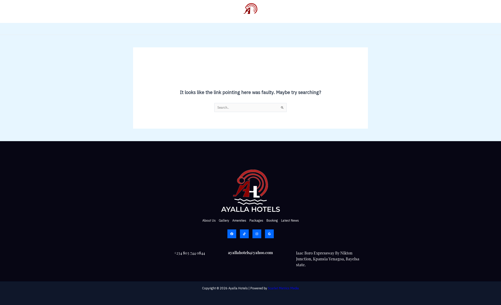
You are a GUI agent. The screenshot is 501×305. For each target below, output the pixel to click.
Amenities (238, 29)
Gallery (219, 29)
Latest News (298, 29)
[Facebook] (231, 233)
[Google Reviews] (269, 233)
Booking (277, 29)
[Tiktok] (244, 233)
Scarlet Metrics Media (283, 288)
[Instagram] (256, 233)
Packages (258, 29)
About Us (201, 29)
